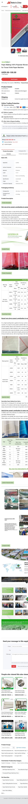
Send (14, 666)
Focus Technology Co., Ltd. (18, 798)
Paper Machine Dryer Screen (9, 787)
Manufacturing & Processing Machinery (13, 10)
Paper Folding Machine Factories (10, 783)
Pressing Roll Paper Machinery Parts (11, 773)
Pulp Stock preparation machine (8, 750)
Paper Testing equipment (6, 755)
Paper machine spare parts (7, 753)
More (2, 793)
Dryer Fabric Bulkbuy (7, 790)
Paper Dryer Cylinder (22, 787)
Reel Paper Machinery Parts (9, 769)
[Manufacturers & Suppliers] (14, 2)
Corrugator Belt (18, 755)
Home (2, 10)
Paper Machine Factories (8, 780)
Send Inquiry (14, 79)
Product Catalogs (22, 747)
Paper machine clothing (20, 753)
